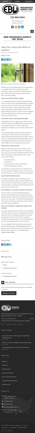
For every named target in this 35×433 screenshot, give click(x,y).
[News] (16, 27)
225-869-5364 (23, 230)
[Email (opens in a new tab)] (10, 59)
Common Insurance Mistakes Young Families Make (16, 343)
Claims (17, 1)
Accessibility (12, 427)
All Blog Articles (7, 257)
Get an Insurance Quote (9, 377)
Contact (14, 324)
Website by (22, 427)
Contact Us (5, 365)
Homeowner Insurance (10, 268)
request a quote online (8, 232)
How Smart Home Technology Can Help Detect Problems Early (16, 337)
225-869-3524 (8, 404)
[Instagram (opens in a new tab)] (22, 27)
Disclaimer (4, 427)
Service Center (6, 369)
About (8, 324)
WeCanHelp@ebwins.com (11, 407)
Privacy (25, 425)
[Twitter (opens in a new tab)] (19, 27)
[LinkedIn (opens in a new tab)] (8, 59)
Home (3, 324)
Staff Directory (6, 384)
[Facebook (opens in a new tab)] (12, 27)
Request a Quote (9, 293)
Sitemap (20, 324)
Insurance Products (7, 373)
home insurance (20, 226)
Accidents (28, 1)
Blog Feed (6, 251)
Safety (5, 265)
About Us (4, 361)
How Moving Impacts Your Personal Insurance (15, 348)
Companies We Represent (9, 380)
